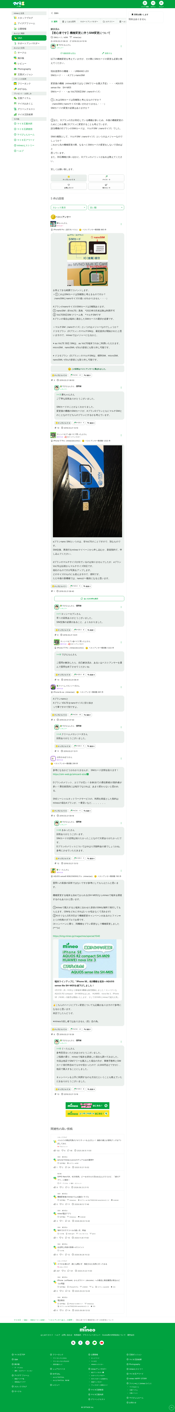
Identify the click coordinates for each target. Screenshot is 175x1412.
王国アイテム (133, 1390)
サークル (17, 1391)
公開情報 (94, 1355)
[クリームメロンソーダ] (53, 686)
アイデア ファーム (21, 1375)
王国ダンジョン (135, 1355)
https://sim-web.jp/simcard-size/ (70, 774)
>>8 (58, 1048)
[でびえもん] (53, 46)
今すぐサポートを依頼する (99, 1379)
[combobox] (69, 207)
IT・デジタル (19, 1367)
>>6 (58, 830)
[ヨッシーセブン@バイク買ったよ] (53, 436)
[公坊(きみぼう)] (53, 758)
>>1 (58, 613)
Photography (134, 1364)
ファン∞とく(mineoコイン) (140, 1383)
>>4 (58, 734)
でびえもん (62, 45)
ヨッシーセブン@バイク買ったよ (70, 434)
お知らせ (132, 1403)
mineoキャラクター (97, 1364)
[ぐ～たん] (53, 872)
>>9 (58, 654)
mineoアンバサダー (99, 1369)
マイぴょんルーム (136, 1398)
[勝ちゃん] (53, 225)
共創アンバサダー (96, 1382)
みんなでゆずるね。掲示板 (61, 1380)
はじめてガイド (47, 1335)
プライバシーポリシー (91, 1335)
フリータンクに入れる (60, 1358)
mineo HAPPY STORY (138, 1379)
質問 (55, 22)
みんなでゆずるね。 (59, 1377)
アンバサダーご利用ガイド (99, 1385)
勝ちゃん (60, 223)
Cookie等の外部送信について (114, 1335)
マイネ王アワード (136, 1374)
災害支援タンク (57, 1364)
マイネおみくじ (134, 1387)
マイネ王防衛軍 (135, 1359)
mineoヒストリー (136, 1369)
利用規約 (77, 1335)
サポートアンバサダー (89, 22)
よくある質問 (70, 22)
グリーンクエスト (98, 1399)
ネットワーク (95, 1358)
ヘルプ (124, 22)
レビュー (56, 1385)
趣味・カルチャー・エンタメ (23, 1371)
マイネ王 (94, 1361)
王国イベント (133, 1393)
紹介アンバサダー (97, 1372)
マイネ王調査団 (97, 1390)
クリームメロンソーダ (67, 686)
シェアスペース (59, 1369)
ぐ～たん (61, 870)
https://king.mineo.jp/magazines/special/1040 (76, 936)
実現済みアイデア (20, 1382)
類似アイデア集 (19, 1379)
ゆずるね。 (57, 1374)
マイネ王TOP (19, 1355)
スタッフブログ (20, 1387)
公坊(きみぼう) (63, 757)
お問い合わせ (67, 1335)
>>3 (58, 394)
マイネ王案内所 (97, 1394)
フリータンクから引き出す (61, 1361)
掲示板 (17, 1364)
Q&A (56, 13)
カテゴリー (110, 22)
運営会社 (130, 1335)
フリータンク (58, 1355)
